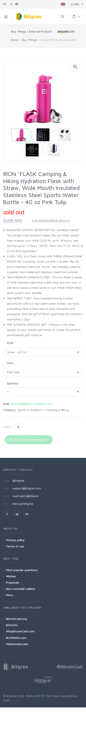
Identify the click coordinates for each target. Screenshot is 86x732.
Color (10, 363)
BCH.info (12, 625)
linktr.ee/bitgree (22, 503)
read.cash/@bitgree (25, 496)
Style (10, 342)
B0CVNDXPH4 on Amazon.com (31, 404)
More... (10, 595)
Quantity (12, 383)
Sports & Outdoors (30, 410)
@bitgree (18, 480)
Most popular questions (22, 570)
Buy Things (29, 39)
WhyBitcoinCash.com (20, 631)
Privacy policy (15, 540)
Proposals (12, 582)
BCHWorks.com (16, 637)
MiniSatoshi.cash (17, 644)
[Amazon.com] (66, 32)
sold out (14, 212)
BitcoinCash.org (16, 618)
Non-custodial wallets (20, 588)
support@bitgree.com (26, 488)
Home (15, 39)
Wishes (11, 576)
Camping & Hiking (57, 410)
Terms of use (15, 546)
